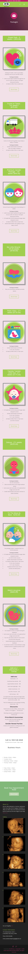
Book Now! (14, 794)
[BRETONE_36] (14, 897)
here (12, 925)
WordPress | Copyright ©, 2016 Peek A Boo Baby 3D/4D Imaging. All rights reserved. (14, 950)
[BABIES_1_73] (14, 861)
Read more (5, 813)
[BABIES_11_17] (14, 914)
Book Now (14, 89)
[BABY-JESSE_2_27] (14, 825)
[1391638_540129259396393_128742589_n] (14, 879)
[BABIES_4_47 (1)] (14, 843)
